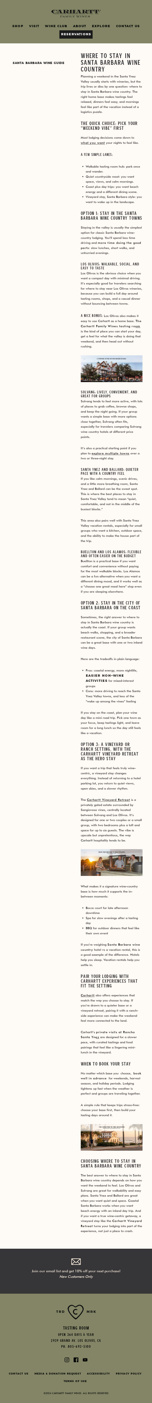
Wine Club (56, 26)
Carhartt (88, 995)
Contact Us (128, 26)
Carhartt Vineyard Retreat (108, 800)
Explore (101, 26)
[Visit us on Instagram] (67, 1360)
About (79, 26)
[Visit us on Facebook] (76, 1360)
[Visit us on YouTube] (85, 1360)
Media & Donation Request (57, 1373)
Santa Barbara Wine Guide (38, 63)
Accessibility (98, 1373)
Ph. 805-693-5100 (76, 1346)
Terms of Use (75, 1381)
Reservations (76, 34)
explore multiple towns (110, 453)
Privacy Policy (129, 1373)
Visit (34, 26)
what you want (93, 143)
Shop (17, 26)
